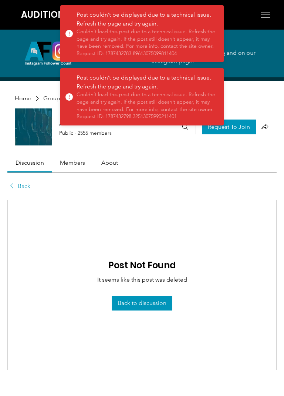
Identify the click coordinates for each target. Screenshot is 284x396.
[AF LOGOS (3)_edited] (48, 53)
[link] (30, 162)
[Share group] (264, 126)
